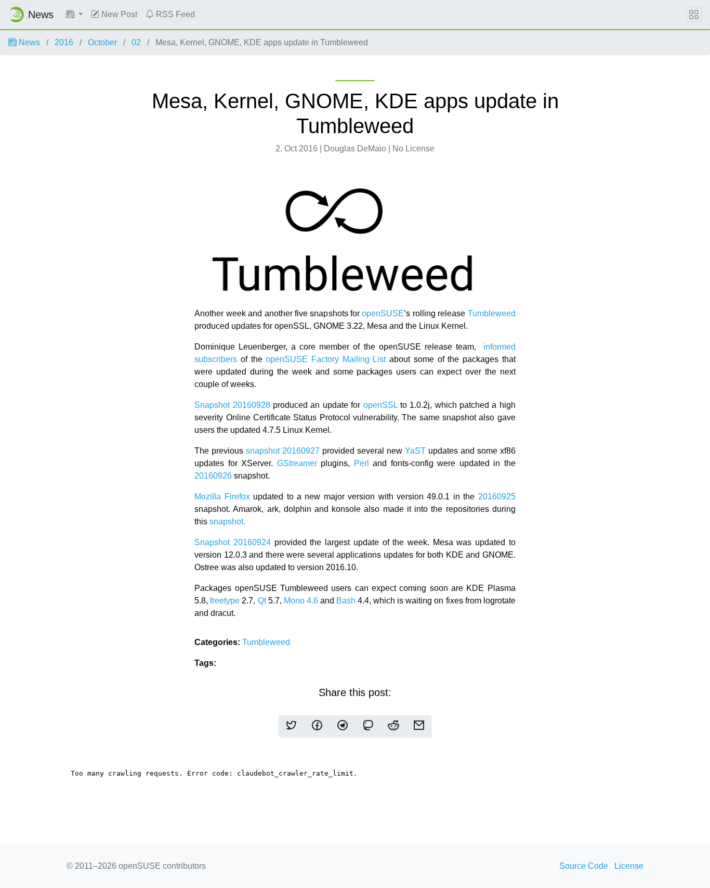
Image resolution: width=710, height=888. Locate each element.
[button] (74, 14)
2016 (64, 42)
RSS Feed (174, 14)
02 (136, 42)
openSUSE (383, 313)
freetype (225, 600)
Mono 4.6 (301, 600)
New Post (118, 14)
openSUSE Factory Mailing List (326, 359)
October (102, 42)
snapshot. (227, 521)
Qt (262, 600)
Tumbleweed (492, 313)
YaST (415, 450)
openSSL (380, 405)
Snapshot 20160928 (232, 405)
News (28, 42)
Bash (346, 600)
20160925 (497, 496)
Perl (363, 463)
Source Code (583, 865)
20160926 (213, 475)
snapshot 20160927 (283, 450)
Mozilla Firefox (221, 496)
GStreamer (297, 463)
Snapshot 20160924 (232, 542)
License (628, 865)
